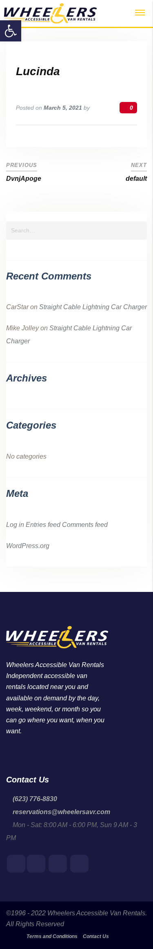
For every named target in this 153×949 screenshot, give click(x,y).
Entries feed (43, 524)
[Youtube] (36, 864)
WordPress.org (27, 545)
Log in (15, 524)
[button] (10, 30)
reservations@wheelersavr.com (61, 811)
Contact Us (96, 936)
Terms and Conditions (52, 936)
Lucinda (38, 71)
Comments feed (85, 524)
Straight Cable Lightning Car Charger (93, 306)
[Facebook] (16, 864)
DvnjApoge (23, 178)
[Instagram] (79, 864)
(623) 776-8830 (35, 798)
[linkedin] (58, 864)
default (136, 178)
